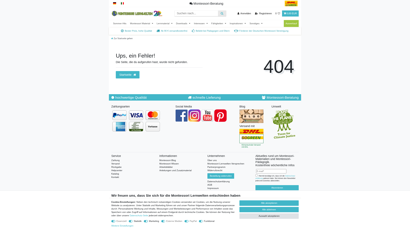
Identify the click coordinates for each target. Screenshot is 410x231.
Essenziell (121, 221)
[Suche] (222, 13)
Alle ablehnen (269, 209)
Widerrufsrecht (214, 170)
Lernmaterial (163, 23)
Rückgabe (116, 167)
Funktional (209, 221)
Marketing (154, 221)
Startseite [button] (125, 74)
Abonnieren (277, 187)
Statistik (138, 221)
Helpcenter (116, 170)
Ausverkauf (291, 23)
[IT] (122, 3)
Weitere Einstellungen (122, 225)
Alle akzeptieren (269, 203)
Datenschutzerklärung (218, 181)
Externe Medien (174, 221)
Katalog (115, 173)
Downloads (182, 23)
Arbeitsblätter (166, 167)
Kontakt (115, 177)
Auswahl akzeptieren (269, 216)
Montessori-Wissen (169, 163)
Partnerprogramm (216, 167)
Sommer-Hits (119, 23)
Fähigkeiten (217, 23)
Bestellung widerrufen (221, 176)
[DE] (114, 3)
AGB (209, 185)
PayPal (193, 221)
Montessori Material (140, 23)
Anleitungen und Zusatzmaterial (175, 170)
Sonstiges (255, 23)
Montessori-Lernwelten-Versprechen (225, 163)
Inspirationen (236, 23)
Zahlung (115, 160)
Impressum (213, 188)
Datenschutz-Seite (139, 215)
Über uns (212, 160)
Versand (115, 163)
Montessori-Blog (167, 160)
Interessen (199, 23)
